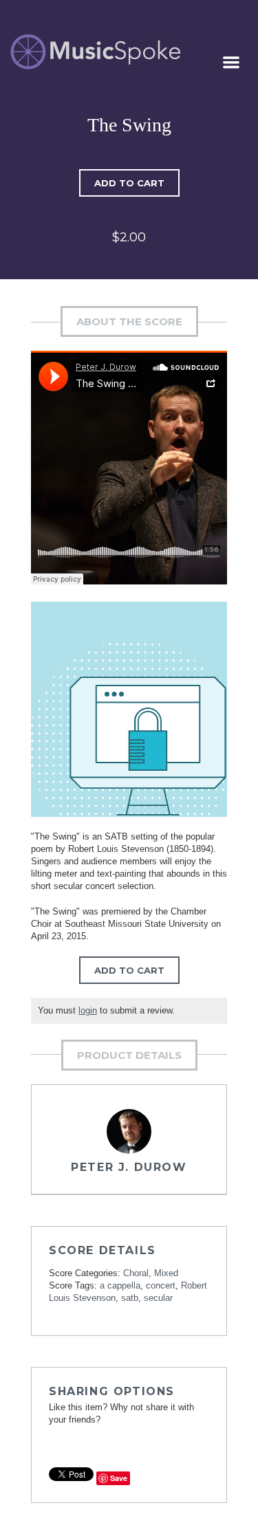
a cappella (120, 1285)
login (87, 1010)
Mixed (166, 1273)
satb (129, 1298)
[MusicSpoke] (95, 51)
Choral (136, 1273)
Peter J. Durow (128, 1167)
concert (160, 1285)
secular (158, 1298)
